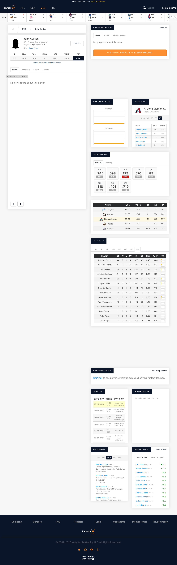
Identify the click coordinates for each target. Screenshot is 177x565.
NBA (32, 8)
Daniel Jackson (102, 498)
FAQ (58, 521)
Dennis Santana (141, 137)
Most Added (142, 457)
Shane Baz (140, 473)
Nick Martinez (102, 475)
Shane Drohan (141, 489)
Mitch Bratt (140, 481)
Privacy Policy (160, 521)
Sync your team (98, 1)
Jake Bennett (141, 477)
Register (78, 521)
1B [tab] (101, 249)
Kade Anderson (142, 501)
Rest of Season (119, 35)
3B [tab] (113, 249)
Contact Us (119, 521)
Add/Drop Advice (159, 371)
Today (106, 35)
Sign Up (172, 8)
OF (152, 118)
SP (156, 118)
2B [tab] (107, 249)
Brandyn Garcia (141, 130)
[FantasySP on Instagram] (85, 550)
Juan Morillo (140, 141)
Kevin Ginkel (140, 145)
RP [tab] (137, 249)
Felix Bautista (101, 487)
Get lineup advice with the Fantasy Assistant (130, 53)
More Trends (161, 449)
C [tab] (96, 249)
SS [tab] (119, 249)
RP (160, 118)
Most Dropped (157, 457)
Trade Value (33, 48)
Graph (36, 70)
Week (97, 35)
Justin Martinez (141, 133)
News (14, 70)
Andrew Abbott (142, 493)
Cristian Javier (141, 485)
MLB (43, 8)
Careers (37, 521)
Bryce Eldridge (102, 464)
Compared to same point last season (47, 63)
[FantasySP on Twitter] (79, 550)
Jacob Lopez (141, 505)
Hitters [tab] (98, 163)
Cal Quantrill (141, 464)
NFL (23, 8)
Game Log (25, 70)
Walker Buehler (142, 468)
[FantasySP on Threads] (97, 550)
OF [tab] (125, 249)
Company (16, 521)
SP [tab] (131, 249)
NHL (53, 8)
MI (148, 118)
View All (163, 27)
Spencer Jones (142, 497)
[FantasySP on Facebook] (91, 550)
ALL (98, 458)
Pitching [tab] (108, 163)
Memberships (139, 521)
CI (144, 118)
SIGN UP (97, 377)
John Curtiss (40, 29)
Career (46, 70)
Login (165, 8)
